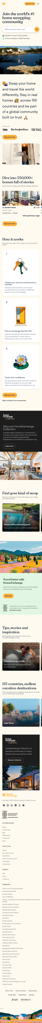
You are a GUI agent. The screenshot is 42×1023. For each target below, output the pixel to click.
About (4, 827)
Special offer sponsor (9, 934)
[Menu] (38, 3)
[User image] (36, 202)
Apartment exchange (8, 979)
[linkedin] (15, 805)
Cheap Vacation (7, 921)
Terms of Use (9, 991)
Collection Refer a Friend (9, 943)
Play (22, 154)
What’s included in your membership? (14, 400)
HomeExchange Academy (10, 912)
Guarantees (6, 861)
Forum (4, 876)
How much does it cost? (9, 858)
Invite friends (6, 864)
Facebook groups (7, 915)
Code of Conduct (20, 991)
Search (36, 29)
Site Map (31, 995)
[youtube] (23, 805)
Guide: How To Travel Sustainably (12, 888)
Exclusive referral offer (9, 891)
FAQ (3, 873)
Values (4, 850)
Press (4, 841)
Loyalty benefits (7, 984)
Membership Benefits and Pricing (12, 948)
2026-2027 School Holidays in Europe (14, 981)
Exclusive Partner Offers (9, 957)
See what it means (15, 610)
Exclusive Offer (7, 965)
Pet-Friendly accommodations (11, 923)
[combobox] (21, 29)
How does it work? (8, 853)
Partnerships (6, 970)
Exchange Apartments (9, 929)
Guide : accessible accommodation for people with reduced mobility (21, 900)
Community (5, 838)
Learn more (9, 446)
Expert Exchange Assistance (11, 954)
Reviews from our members (10, 907)
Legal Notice (22, 995)
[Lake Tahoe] (21, 713)
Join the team (6, 830)
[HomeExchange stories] (21, 657)
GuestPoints (6, 856)
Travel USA (5, 918)
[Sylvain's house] (21, 204)
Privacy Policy (33, 991)
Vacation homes (7, 932)
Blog (3, 832)
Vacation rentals (7, 894)
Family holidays (7, 973)
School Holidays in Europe (10, 904)
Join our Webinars (7, 897)
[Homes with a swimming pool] (21, 517)
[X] (19, 805)
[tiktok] (11, 805)
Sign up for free (30, 3)
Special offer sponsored (9, 951)
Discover (8, 596)
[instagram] (7, 805)
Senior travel (6, 976)
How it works (6, 959)
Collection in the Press (9, 940)
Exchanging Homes (8, 937)
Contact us (5, 879)
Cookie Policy (12, 995)
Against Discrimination (9, 910)
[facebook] (3, 805)
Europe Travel (6, 926)
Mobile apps (6, 835)
